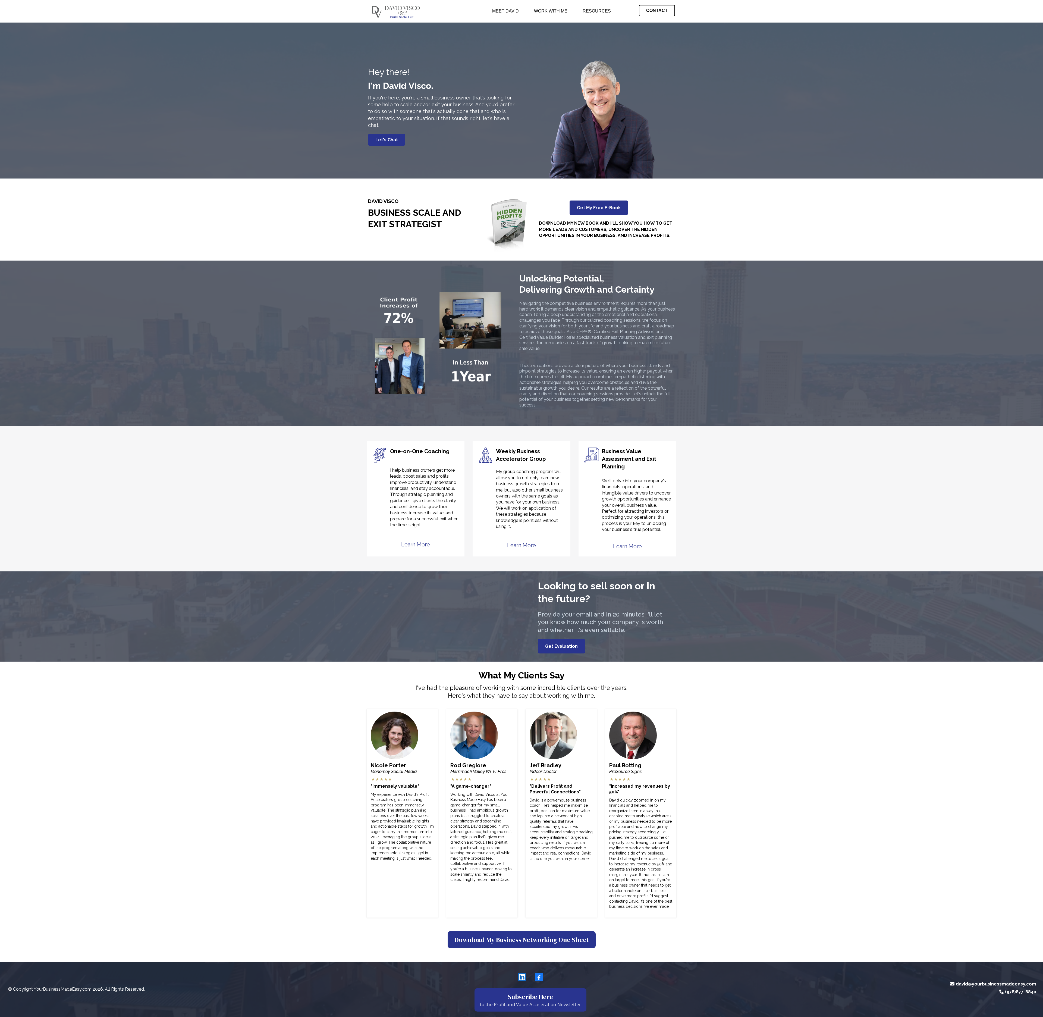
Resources (597, 11)
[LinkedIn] (522, 977)
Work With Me (550, 11)
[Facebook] (538, 977)
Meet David (505, 11)
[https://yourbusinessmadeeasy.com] (395, 11)
